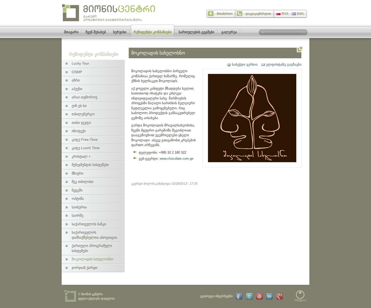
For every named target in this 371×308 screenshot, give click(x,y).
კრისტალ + (81, 156)
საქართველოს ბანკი (89, 224)
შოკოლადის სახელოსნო (93, 259)
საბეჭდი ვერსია (245, 64)
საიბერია (79, 207)
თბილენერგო (83, 114)
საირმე (77, 215)
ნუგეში (77, 190)
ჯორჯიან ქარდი (84, 268)
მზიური (77, 173)
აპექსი (77, 89)
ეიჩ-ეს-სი (79, 106)
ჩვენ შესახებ (96, 32)
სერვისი (119, 32)
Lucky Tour (80, 63)
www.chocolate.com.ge (176, 158)
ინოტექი (79, 131)
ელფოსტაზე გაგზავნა (284, 64)
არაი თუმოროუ (84, 97)
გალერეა (229, 32)
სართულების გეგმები (196, 32)
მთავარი (71, 32)
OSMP (77, 72)
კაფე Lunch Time (86, 148)
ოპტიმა (78, 199)
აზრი (76, 80)
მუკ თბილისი (82, 182)
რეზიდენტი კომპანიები (153, 32)
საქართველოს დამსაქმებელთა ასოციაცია (94, 234)
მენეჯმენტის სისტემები (90, 165)
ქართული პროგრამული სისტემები (92, 248)
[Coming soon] (248, 296)
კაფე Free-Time (85, 139)
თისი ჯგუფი (81, 123)
